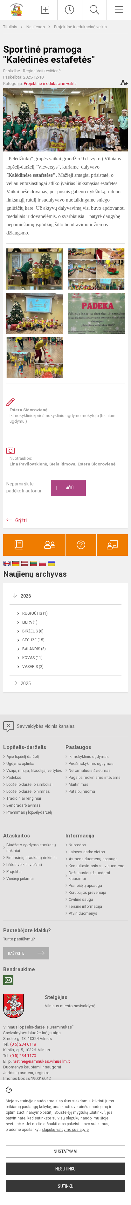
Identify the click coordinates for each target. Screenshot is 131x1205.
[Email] (8, 980)
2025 (26, 683)
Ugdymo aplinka (20, 763)
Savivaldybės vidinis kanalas (45, 726)
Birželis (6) (33, 631)
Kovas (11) (32, 658)
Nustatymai (65, 1151)
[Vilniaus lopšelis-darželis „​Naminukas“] (16, 9)
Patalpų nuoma (82, 791)
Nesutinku (65, 1168)
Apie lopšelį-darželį (22, 756)
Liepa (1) (30, 622)
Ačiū (64, 488)
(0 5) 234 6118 (23, 1044)
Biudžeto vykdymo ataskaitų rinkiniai (31, 848)
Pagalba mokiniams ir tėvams (95, 777)
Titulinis (10, 26)
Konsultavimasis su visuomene (96, 866)
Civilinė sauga (81, 899)
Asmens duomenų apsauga (93, 859)
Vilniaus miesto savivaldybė (70, 1005)
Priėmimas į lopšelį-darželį (29, 812)
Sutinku (65, 1186)
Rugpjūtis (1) (35, 613)
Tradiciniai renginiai (23, 798)
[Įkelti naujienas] (45, 10)
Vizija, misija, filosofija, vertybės (34, 770)
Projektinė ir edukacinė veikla (80, 26)
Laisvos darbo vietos (87, 852)
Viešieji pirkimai (20, 878)
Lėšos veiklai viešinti (24, 864)
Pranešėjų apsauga (85, 885)
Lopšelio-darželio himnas (28, 791)
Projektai (14, 871)
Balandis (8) (34, 649)
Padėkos (13, 777)
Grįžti (21, 520)
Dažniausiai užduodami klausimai (89, 876)
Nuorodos (77, 845)
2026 (26, 596)
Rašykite (16, 953)
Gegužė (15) (33, 640)
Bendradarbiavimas (23, 805)
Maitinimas (78, 784)
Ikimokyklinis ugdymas (89, 756)
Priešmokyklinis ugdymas (91, 763)
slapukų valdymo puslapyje (65, 1129)
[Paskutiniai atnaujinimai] (70, 10)
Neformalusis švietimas (90, 770)
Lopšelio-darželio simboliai (29, 784)
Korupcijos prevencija (87, 892)
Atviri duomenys (83, 913)
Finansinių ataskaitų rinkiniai (31, 858)
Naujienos (36, 26)
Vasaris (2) (33, 666)
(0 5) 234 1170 (23, 1055)
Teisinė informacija (85, 906)
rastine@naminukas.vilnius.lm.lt (41, 1061)
